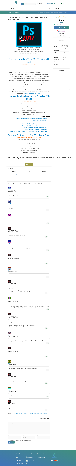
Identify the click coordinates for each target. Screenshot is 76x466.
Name (9, 435)
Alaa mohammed (12, 230)
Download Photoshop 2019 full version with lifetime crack (35, 122)
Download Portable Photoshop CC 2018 (39, 120)
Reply (48, 196)
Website (24, 435)
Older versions (62, 33)
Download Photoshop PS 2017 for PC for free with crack (29, 60)
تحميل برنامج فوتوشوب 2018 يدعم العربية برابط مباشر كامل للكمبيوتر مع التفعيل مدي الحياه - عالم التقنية (29, 413)
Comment (10, 421)
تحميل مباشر (58, 24)
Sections (40, 3)
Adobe (13, 12)
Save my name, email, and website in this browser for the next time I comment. (20, 440)
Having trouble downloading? (61, 35)
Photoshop (17, 12)
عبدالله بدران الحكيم (11, 190)
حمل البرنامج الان (28, 164)
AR (62, 3)
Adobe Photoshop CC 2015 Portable (32, 93)
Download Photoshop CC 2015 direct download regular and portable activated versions (29, 123)
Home (10, 12)
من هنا (10, 354)
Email (38, 435)
